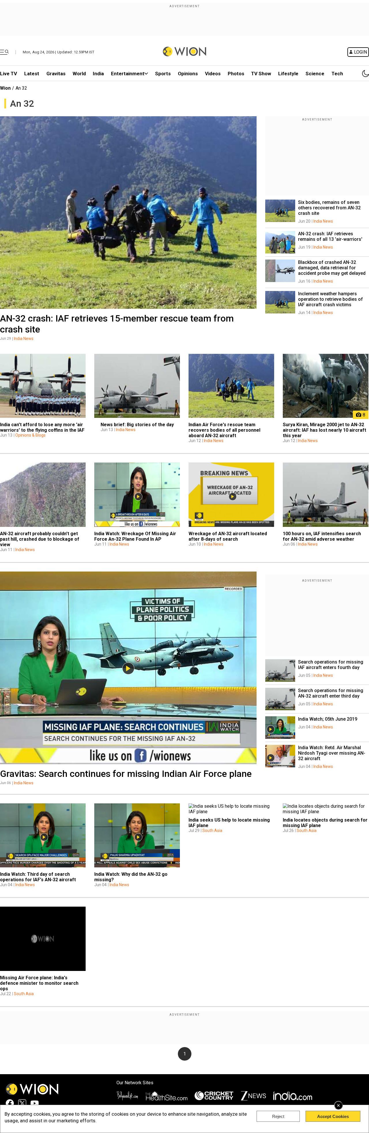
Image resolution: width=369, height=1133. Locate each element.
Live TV (8, 73)
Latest (31, 73)
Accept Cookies (333, 1116)
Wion (5, 88)
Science (315, 73)
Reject (278, 1116)
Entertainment (127, 73)
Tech (337, 73)
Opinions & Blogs (30, 435)
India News (23, 338)
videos (213, 73)
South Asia (212, 830)
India (98, 73)
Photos (236, 73)
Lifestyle (288, 73)
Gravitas (55, 73)
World (79, 73)
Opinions (188, 73)
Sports (163, 73)
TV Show (261, 73)
